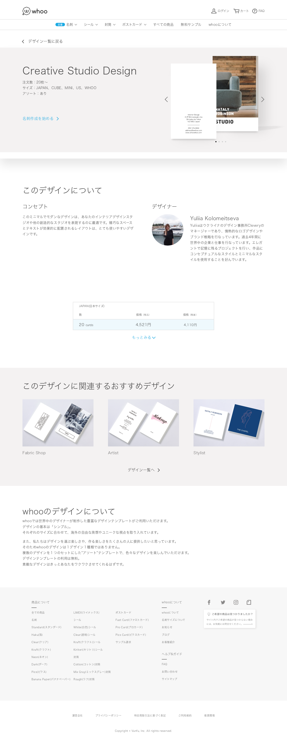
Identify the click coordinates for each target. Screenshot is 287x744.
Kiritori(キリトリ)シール (88, 649)
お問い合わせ (170, 671)
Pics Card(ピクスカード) (131, 634)
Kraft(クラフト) (41, 649)
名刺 (69, 24)
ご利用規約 (185, 715)
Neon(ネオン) (40, 657)
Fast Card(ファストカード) (132, 620)
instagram (236, 602)
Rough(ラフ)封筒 (84, 679)
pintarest (249, 602)
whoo (34, 11)
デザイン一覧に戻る (45, 41)
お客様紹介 (168, 642)
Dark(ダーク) (39, 664)
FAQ (262, 10)
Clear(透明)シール (85, 634)
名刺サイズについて (173, 620)
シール (89, 24)
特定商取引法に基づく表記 (150, 715)
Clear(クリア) (40, 642)
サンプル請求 (123, 642)
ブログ (166, 634)
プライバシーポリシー (108, 715)
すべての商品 (163, 24)
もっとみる (141, 337)
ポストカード (132, 24)
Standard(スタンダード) (47, 627)
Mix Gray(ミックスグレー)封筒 (92, 672)
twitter (223, 602)
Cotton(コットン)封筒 (87, 664)
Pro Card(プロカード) (129, 627)
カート (244, 10)
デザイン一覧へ (141, 470)
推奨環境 (209, 715)
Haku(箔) (37, 634)
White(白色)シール (85, 627)
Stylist (199, 453)
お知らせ (167, 627)
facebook (210, 602)
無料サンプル (191, 24)
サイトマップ (169, 679)
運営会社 (77, 715)
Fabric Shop (34, 453)
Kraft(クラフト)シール (87, 642)
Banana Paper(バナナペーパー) (51, 679)
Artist (113, 453)
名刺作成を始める (38, 118)
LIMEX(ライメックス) (86, 612)
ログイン (223, 10)
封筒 (108, 24)
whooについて (220, 24)
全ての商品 (38, 612)
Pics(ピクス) (39, 672)
